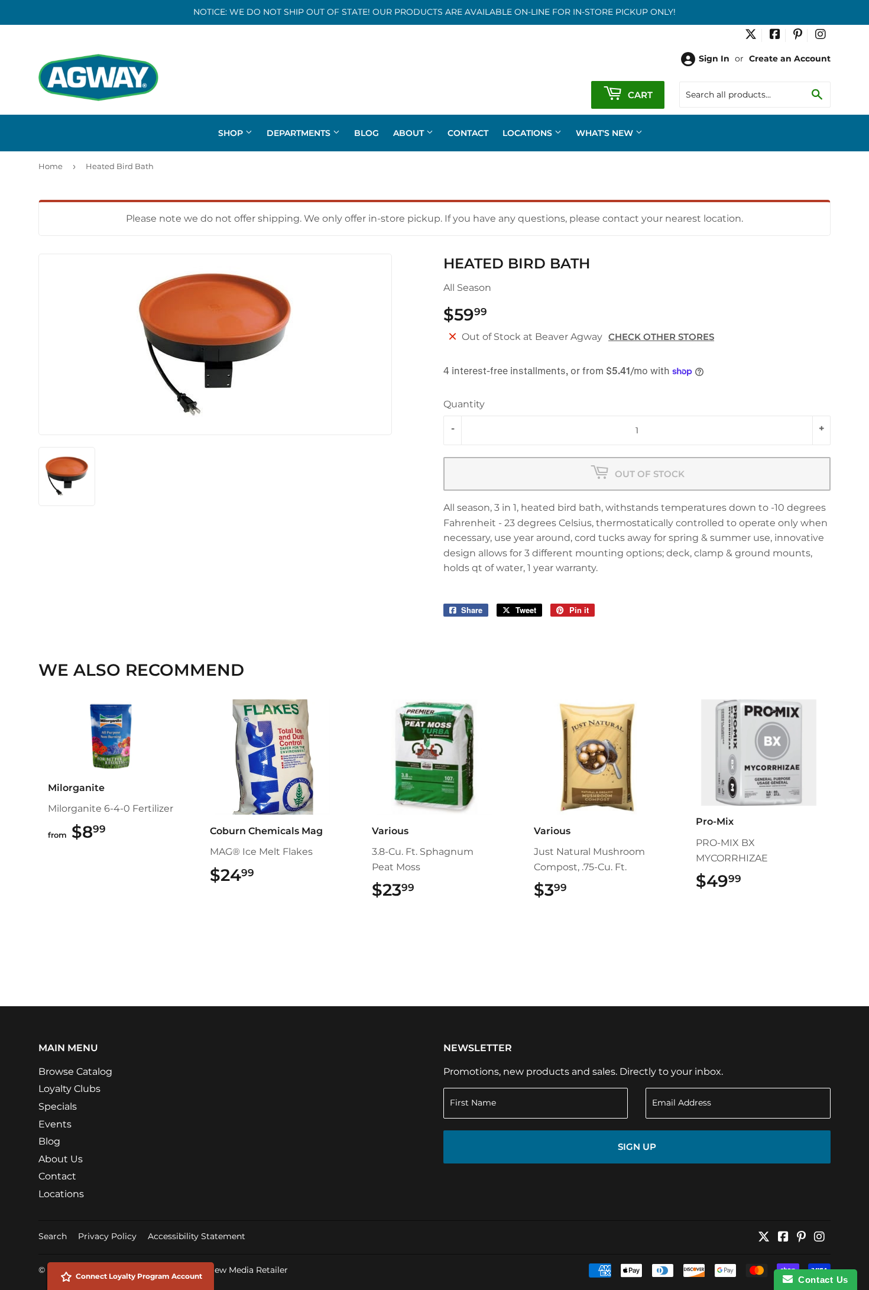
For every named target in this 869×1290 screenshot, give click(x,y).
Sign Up (637, 1146)
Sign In (714, 58)
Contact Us (820, 1280)
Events (55, 1124)
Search (52, 1236)
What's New (605, 133)
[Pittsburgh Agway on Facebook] (775, 35)
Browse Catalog (75, 1071)
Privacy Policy (107, 1236)
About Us (60, 1159)
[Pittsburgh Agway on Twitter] (751, 35)
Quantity (464, 404)
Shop (231, 133)
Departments (300, 133)
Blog (366, 133)
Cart (639, 95)
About (409, 133)
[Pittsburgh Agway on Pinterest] (797, 35)
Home (50, 166)
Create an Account (790, 58)
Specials (57, 1106)
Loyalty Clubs (69, 1088)
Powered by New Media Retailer (222, 1270)
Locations (528, 133)
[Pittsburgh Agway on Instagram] (820, 35)
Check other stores (661, 336)
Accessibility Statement (196, 1236)
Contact (468, 133)
